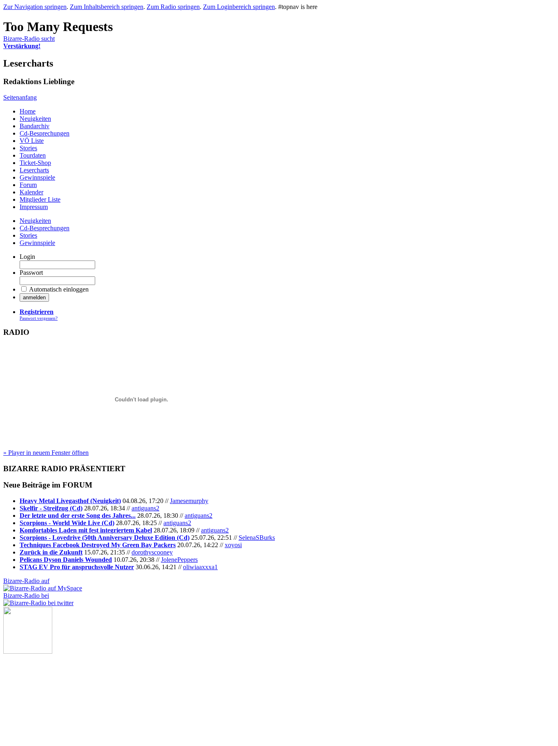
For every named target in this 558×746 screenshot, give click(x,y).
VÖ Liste (32, 140)
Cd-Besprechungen (44, 133)
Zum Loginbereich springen (239, 6)
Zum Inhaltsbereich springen (106, 6)
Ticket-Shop (35, 162)
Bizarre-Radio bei (26, 595)
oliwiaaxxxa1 (200, 566)
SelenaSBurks (257, 537)
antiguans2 (145, 508)
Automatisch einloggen (59, 289)
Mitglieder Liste (40, 199)
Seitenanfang (20, 97)
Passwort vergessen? (39, 318)
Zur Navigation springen (35, 6)
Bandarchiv (34, 125)
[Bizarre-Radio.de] (27, 651)
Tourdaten (33, 155)
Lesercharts (34, 170)
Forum (28, 184)
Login (27, 256)
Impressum (34, 206)
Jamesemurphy (189, 500)
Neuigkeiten (35, 118)
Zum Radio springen (173, 6)
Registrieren (37, 311)
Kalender (31, 192)
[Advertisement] (44, 694)
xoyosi (233, 544)
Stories (28, 148)
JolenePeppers (179, 559)
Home (28, 111)
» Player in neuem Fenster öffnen (46, 452)
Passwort (31, 272)
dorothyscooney (152, 552)
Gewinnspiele (37, 177)
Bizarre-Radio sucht (29, 42)
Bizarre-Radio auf (26, 580)
